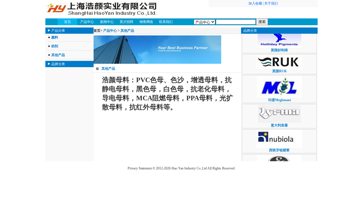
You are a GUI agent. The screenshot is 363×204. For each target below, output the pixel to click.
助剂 (54, 46)
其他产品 (58, 55)
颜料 (54, 37)
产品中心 (110, 31)
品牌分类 (58, 64)
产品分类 (58, 31)
